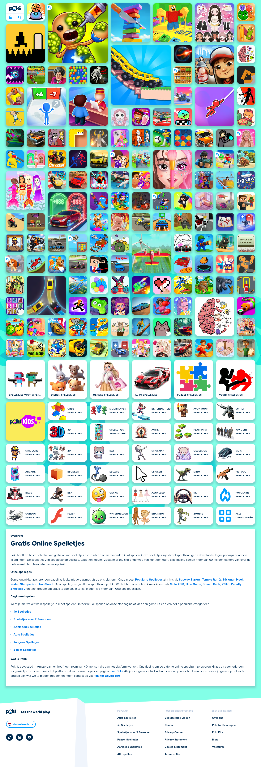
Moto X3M (177, 584)
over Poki (116, 671)
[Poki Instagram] (19, 737)
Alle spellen (124, 754)
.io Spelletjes (22, 611)
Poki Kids (218, 732)
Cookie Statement (176, 747)
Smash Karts (211, 584)
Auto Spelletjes (24, 634)
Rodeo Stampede (22, 584)
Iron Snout (46, 584)
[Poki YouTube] (29, 737)
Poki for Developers (107, 675)
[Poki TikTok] (9, 737)
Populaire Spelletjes (149, 579)
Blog (215, 739)
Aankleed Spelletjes (27, 626)
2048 (225, 584)
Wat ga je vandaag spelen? (19, 17)
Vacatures (218, 747)
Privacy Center (174, 732)
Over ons (217, 718)
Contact (169, 725)
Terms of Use (173, 754)
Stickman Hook (233, 579)
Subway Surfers (190, 579)
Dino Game (193, 584)
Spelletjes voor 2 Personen (32, 619)
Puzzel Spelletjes (128, 739)
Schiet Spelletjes (25, 649)
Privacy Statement (176, 739)
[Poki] (15, 8)
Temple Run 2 (211, 579)
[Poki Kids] (25, 421)
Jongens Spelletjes (27, 642)
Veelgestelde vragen (177, 718)
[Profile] (10, 17)
